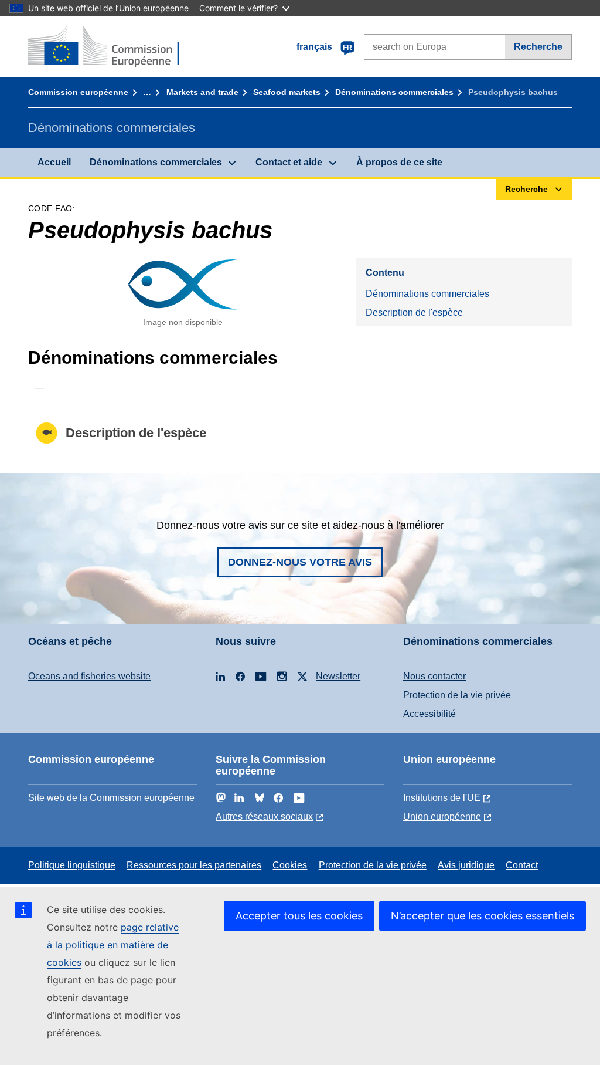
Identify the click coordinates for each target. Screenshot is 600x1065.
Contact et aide (288, 162)
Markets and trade (202, 92)
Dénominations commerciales (394, 92)
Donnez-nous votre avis (300, 562)
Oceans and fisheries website (89, 676)
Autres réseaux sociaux (264, 816)
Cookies (289, 865)
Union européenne (442, 816)
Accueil (54, 162)
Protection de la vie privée (457, 695)
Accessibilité (429, 714)
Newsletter (338, 676)
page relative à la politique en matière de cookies (113, 944)
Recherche (538, 47)
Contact (522, 865)
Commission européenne (78, 92)
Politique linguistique (71, 865)
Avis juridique (466, 865)
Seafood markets (287, 92)
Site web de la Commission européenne (111, 798)
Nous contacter (434, 676)
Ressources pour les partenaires (194, 865)
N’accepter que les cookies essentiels (482, 916)
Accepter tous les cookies (299, 916)
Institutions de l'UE (441, 798)
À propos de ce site (399, 162)
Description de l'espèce (414, 312)
